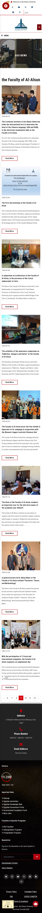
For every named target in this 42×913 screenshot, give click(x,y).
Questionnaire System (10, 863)
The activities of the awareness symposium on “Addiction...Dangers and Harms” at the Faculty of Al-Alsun (20, 354)
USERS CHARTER (30, 896)
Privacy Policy (11, 892)
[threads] (19, 12)
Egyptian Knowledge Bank (12, 804)
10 (25, 698)
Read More (9, 158)
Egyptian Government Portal (13, 807)
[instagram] (25, 7)
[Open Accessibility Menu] (5, 5)
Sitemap (6, 798)
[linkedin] (32, 7)
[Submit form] (36, 857)
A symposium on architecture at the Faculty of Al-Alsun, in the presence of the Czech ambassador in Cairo (20, 278)
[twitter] (12, 7)
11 (30, 698)
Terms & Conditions (21, 901)
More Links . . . (8, 813)
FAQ (11, 896)
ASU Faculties (8, 827)
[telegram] (13, 12)
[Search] (39, 27)
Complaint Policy (30, 892)
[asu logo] (21, 24)
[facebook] (6, 876)
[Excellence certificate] (8, 904)
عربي (26, 12)
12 (35, 698)
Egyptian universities (10, 801)
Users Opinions (7, 868)
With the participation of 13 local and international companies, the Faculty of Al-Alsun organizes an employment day (19, 659)
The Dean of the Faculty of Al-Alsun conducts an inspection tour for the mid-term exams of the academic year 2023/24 (20, 505)
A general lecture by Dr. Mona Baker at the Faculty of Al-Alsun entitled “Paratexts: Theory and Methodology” (20, 580)
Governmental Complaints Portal (15, 810)
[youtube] (19, 7)
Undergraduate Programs (12, 830)
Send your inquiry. (21, 753)
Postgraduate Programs (12, 833)
